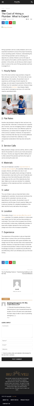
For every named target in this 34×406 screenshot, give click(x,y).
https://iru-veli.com (17, 291)
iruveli (4, 19)
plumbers (14, 87)
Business (8, 8)
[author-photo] (17, 287)
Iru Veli (14, 396)
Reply (8, 317)
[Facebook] (3, 22)
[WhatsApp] (14, 22)
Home (3, 8)
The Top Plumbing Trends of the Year (9, 272)
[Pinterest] (10, 22)
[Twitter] (6, 22)
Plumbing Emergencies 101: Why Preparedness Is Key (17, 303)
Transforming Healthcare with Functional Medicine (24, 272)
